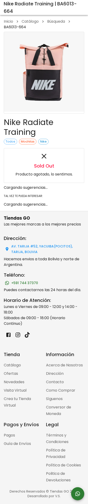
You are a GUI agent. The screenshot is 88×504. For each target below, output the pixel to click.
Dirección (55, 373)
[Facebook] (8, 335)
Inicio (8, 21)
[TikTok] (27, 335)
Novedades (14, 382)
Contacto (55, 382)
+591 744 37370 (24, 283)
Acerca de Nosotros (64, 365)
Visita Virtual (15, 390)
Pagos (9, 435)
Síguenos (54, 398)
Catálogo (30, 21)
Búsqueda (56, 21)
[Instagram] (18, 335)
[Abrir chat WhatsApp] (77, 493)
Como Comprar (60, 390)
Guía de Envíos (17, 443)
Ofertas (11, 373)
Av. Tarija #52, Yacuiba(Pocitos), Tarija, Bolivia (42, 249)
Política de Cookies (63, 465)
